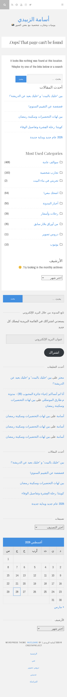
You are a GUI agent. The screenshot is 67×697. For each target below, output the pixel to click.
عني (33, 660)
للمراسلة (33, 681)
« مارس (59, 607)
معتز (61, 377)
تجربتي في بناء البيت (45, 180)
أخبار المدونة (50, 203)
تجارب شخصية (49, 172)
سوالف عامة (50, 162)
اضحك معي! (51, 193)
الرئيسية (33, 653)
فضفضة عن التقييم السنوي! (46, 106)
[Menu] (62, 4)
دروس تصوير (50, 234)
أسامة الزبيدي (33, 19)
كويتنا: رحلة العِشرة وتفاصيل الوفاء (41, 127)
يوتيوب (54, 244)
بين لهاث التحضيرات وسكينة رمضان (40, 116)
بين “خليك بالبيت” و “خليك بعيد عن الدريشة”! (36, 96)
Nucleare (32, 642)
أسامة (60, 416)
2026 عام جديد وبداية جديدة (46, 137)
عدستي (33, 674)
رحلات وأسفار (49, 213)
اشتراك (54, 352)
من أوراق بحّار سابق (46, 224)
